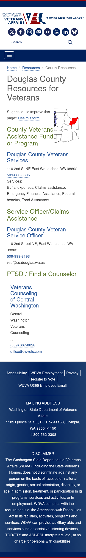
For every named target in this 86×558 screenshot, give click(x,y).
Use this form (28, 118)
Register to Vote (42, 379)
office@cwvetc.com (26, 351)
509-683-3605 (18, 174)
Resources (31, 67)
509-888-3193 (18, 256)
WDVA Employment (47, 372)
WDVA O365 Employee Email (42, 385)
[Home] (43, 18)
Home (12, 67)
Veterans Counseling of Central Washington (24, 296)
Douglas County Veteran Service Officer (36, 232)
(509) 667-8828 (22, 345)
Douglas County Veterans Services (38, 157)
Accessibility (16, 372)
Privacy (72, 372)
